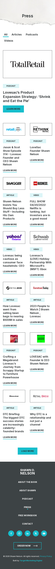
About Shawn (27, 490)
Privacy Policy (46, 556)
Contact (27, 524)
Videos (8, 40)
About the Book (27, 482)
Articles (17, 34)
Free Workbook (27, 515)
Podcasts (32, 34)
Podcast (27, 499)
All (5, 34)
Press (27, 507)
